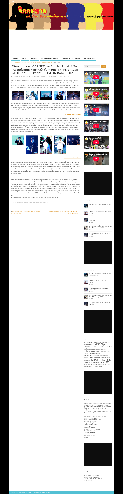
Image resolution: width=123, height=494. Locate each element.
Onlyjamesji (86, 360)
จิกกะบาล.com (94, 434)
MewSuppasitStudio (101, 355)
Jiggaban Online (93, 426)
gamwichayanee (95, 347)
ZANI (103, 364)
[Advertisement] (61, 44)
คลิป (106, 364)
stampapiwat (96, 362)
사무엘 (46, 202)
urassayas (100, 364)
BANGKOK (103, 342)
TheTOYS (90, 364)
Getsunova (104, 347)
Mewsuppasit (90, 355)
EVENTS (15, 58)
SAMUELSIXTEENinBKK (26, 202)
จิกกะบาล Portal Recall (95, 419)
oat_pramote (106, 357)
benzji (91, 344)
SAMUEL (19, 202)
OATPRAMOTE (96, 357)
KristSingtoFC (107, 351)
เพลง (100, 366)
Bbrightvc (108, 342)
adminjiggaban (16, 76)
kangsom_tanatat (100, 351)
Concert (87, 346)
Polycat (85, 362)
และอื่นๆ (86, 437)
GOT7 (109, 347)
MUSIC (24, 58)
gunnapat (96, 349)
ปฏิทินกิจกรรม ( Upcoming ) (63, 76)
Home (12, 1)
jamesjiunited (102, 349)
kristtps (85, 353)
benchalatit (86, 344)
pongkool (90, 362)
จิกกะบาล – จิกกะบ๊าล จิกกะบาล (71, 58)
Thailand (85, 364)
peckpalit (94, 359)
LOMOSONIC (92, 353)
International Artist (35, 76)
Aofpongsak (97, 342)
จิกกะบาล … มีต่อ (91, 413)
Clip (103, 344)
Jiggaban (93, 435)
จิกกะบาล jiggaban (94, 418)
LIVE (88, 353)
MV (107, 355)
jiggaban (93, 427)
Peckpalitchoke (105, 360)
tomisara (95, 364)
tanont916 (104, 362)
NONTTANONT (87, 357)
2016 (85, 342)
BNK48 (96, 344)
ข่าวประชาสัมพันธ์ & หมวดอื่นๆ (49, 58)
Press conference (44, 76)
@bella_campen (90, 342)
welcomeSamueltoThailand (38, 202)
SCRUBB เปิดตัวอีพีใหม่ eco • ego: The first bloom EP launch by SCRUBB (100, 226)
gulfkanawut (89, 349)
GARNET (15, 202)
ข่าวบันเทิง (33, 58)
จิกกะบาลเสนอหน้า (89, 58)
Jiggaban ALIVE (93, 424)
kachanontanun (90, 351)
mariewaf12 (98, 353)
